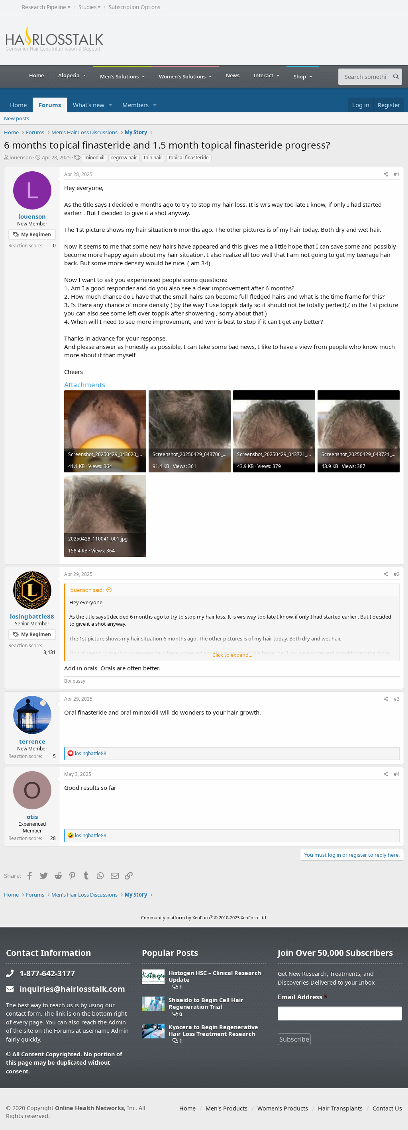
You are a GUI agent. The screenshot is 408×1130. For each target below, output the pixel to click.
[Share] (386, 174)
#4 (397, 774)
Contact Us (387, 1108)
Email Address (303, 997)
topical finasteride (189, 157)
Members (135, 105)
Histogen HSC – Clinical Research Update (215, 976)
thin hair (153, 157)
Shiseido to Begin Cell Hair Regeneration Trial (206, 1004)
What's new (88, 105)
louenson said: (86, 589)
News (232, 75)
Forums (50, 105)
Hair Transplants (340, 1108)
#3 (397, 698)
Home (36, 75)
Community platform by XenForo (204, 917)
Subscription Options (134, 7)
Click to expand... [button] (232, 654)
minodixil (94, 157)
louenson (21, 157)
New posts (16, 118)
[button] (110, 105)
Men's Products (226, 1108)
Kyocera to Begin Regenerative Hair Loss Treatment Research (213, 1031)
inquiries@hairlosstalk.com (72, 988)
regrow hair (124, 157)
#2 (397, 574)
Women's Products (282, 1108)
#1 (397, 174)
